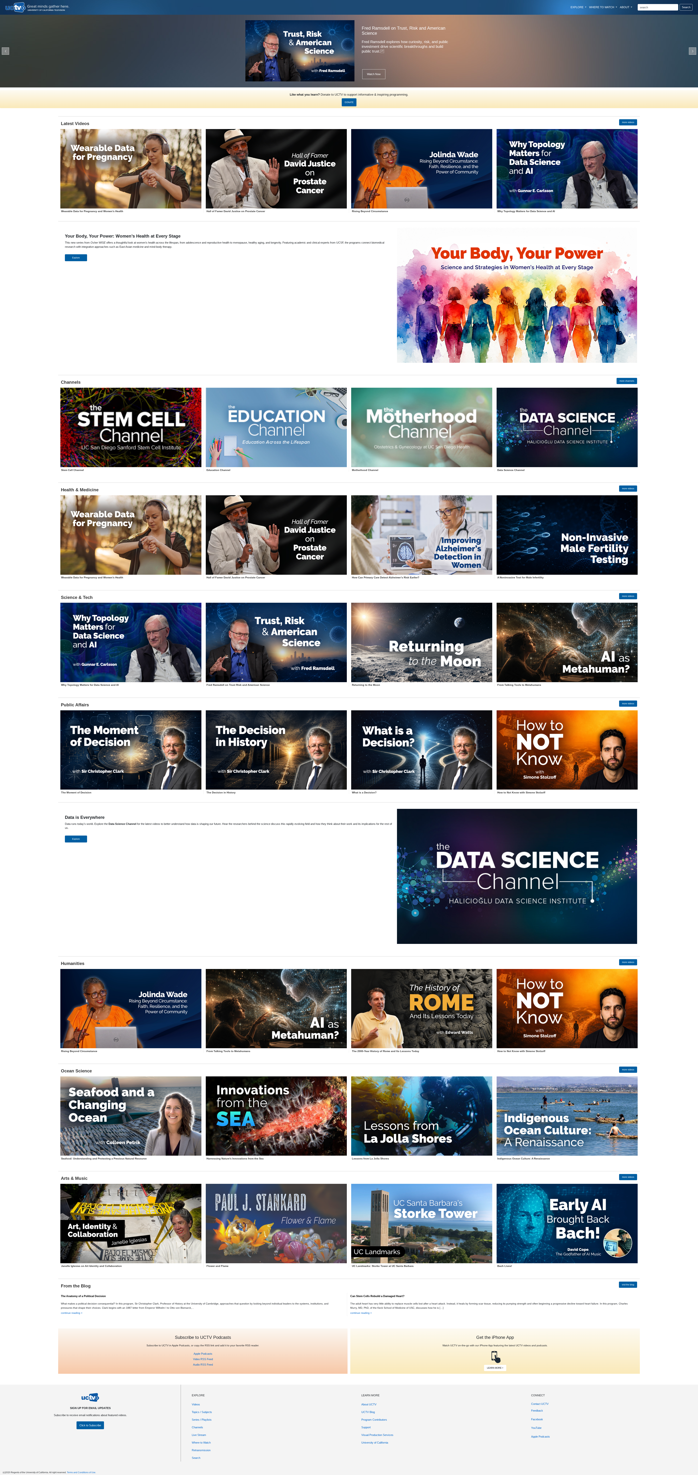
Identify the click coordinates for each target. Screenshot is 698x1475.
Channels (197, 1427)
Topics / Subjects (202, 1412)
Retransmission (201, 1450)
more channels (626, 381)
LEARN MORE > (495, 1368)
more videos (628, 122)
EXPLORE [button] (577, 7)
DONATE (349, 102)
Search (686, 7)
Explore (76, 257)
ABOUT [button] (625, 7)
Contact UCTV (540, 1403)
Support (366, 1427)
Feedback (537, 1410)
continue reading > (71, 1313)
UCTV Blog (368, 1412)
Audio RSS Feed (203, 1364)
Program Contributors (374, 1419)
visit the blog (628, 1284)
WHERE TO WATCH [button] (602, 7)
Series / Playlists (202, 1419)
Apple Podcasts (203, 1353)
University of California (374, 1442)
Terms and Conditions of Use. (81, 1472)
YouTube (536, 1427)
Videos (196, 1404)
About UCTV (368, 1404)
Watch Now (374, 74)
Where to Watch (201, 1442)
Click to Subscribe (90, 1425)
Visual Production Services (377, 1434)
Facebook (537, 1419)
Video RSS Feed (203, 1359)
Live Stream (199, 1434)
